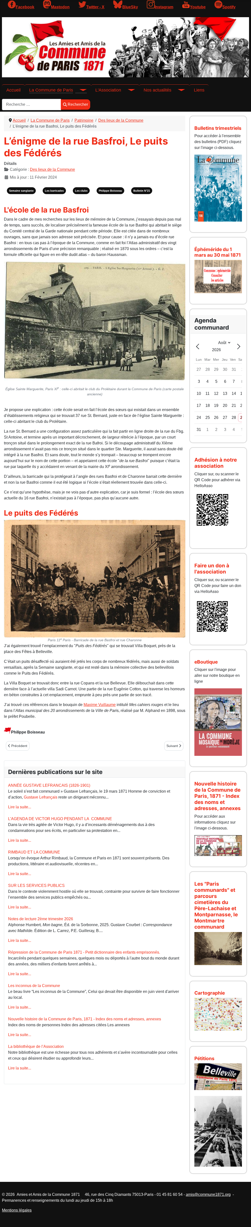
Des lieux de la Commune (52, 169)
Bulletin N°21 (141, 190)
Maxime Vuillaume (100, 705)
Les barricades (54, 190)
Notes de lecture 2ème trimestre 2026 (40, 919)
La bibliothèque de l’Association (36, 1046)
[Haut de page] (242, 1218)
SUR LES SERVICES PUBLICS (36, 885)
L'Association (108, 90)
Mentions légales (17, 1210)
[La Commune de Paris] (80, 90)
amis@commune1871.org (208, 1194)
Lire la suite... (19, 807)
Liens (199, 90)
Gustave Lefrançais (40, 797)
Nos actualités (157, 90)
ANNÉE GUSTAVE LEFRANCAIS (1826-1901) (49, 785)
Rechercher (78, 104)
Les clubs (81, 190)
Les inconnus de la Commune (34, 986)
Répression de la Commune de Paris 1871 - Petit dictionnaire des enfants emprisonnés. (84, 952)
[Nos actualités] (178, 90)
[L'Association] (128, 90)
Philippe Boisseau (110, 190)
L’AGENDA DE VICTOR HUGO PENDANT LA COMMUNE (60, 819)
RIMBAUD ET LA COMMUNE (34, 852)
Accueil (13, 90)
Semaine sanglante (21, 190)
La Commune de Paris (51, 90)
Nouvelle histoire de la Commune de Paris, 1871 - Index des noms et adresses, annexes (84, 1019)
